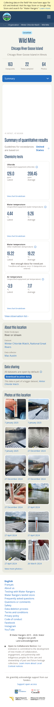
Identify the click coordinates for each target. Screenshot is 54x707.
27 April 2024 (34, 507)
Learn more (44, 8)
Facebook (10, 622)
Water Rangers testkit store (20, 595)
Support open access (27, 684)
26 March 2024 (35, 563)
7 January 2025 (11, 422)
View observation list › (16, 316)
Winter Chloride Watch (30, 25)
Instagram (10, 626)
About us (9, 588)
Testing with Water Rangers (20, 591)
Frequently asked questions (19, 598)
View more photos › (14, 568)
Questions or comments (18, 602)
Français (9, 584)
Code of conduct (13, 619)
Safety (8, 605)
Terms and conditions (16, 612)
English (9, 581)
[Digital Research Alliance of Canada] (27, 699)
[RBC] (20, 691)
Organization (13, 25)
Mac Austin (11, 355)
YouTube (10, 629)
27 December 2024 (37, 450)
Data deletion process (16, 608)
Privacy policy (12, 615)
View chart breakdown (16, 196)
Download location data (18, 376)
